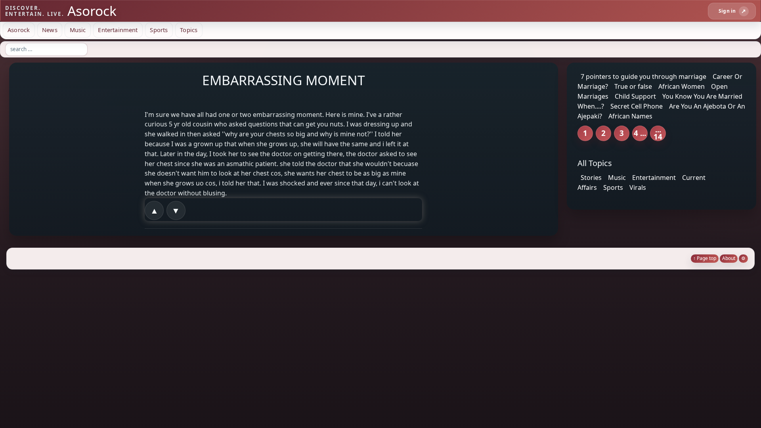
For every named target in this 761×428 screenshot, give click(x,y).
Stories (591, 177)
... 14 (658, 133)
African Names (630, 115)
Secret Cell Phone (636, 106)
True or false (633, 86)
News (49, 30)
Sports (159, 30)
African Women (681, 86)
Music (78, 30)
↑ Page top (704, 258)
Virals (637, 187)
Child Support (635, 96)
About (728, 258)
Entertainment (118, 30)
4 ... (640, 133)
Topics (188, 30)
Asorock (19, 30)
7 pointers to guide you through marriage (643, 76)
